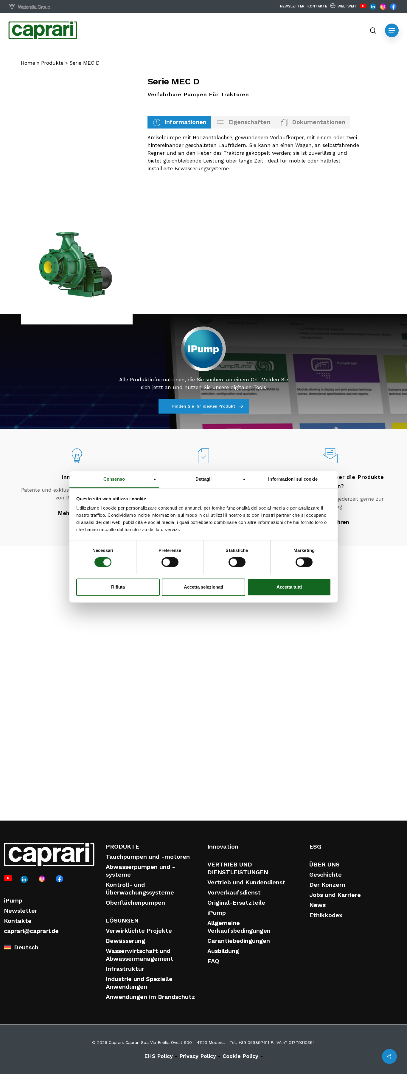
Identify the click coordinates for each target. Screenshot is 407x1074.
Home (28, 63)
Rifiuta (118, 586)
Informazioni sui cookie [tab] (292, 479)
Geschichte (325, 874)
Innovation (222, 846)
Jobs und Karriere (335, 894)
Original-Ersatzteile (236, 902)
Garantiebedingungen (238, 940)
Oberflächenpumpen (135, 902)
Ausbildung (223, 950)
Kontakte (18, 920)
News (317, 905)
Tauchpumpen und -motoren (148, 856)
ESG (315, 846)
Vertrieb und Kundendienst (246, 882)
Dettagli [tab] (203, 479)
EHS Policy (158, 1056)
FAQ (213, 961)
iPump (13, 900)
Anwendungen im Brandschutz (150, 996)
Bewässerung (125, 940)
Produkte (52, 63)
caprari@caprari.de (31, 930)
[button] (392, 30)
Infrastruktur (125, 968)
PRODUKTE (122, 846)
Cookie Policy (240, 1056)
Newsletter (20, 910)
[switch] (169, 562)
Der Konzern (327, 884)
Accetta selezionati (203, 586)
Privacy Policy (197, 1056)
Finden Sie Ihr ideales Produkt (203, 406)
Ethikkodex (325, 915)
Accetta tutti (289, 586)
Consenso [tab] (114, 479)
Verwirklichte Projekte (139, 930)
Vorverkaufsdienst (234, 892)
